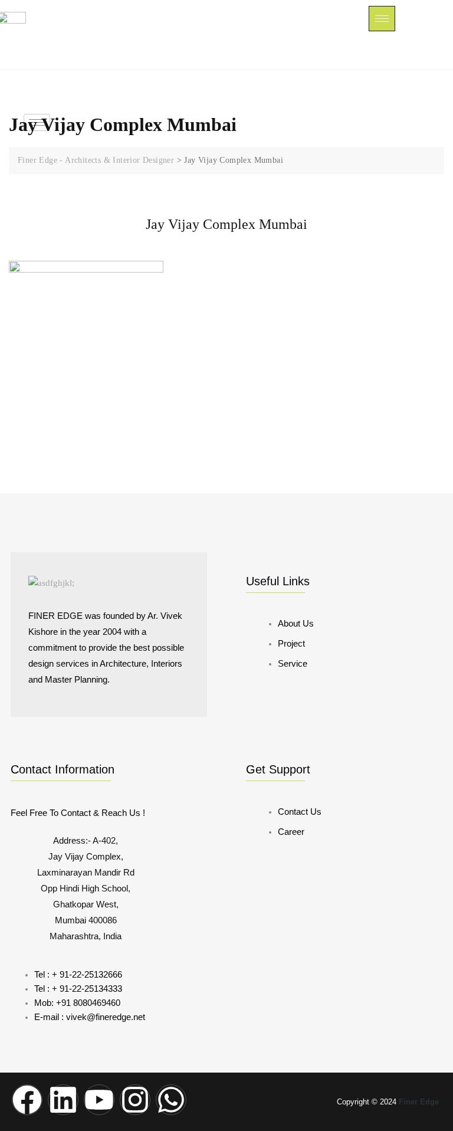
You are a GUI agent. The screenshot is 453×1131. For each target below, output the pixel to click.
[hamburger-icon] (382, 18)
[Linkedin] (63, 1099)
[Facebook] (27, 1099)
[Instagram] (135, 1099)
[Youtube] (99, 1099)
